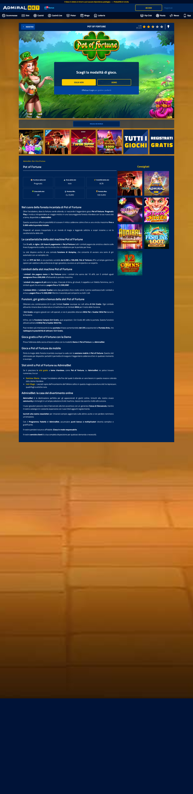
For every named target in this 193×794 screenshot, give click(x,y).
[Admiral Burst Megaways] (130, 236)
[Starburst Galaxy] (130, 210)
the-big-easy (24, 131)
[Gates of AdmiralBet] (156, 183)
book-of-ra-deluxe (52, 131)
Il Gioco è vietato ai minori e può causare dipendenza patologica (87, 1)
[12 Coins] (130, 263)
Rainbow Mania (32, 378)
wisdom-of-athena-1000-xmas (108, 133)
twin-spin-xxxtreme (79, 131)
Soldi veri (79, 82)
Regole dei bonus (96, 124)
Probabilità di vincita (121, 1)
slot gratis (43, 370)
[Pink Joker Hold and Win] (156, 210)
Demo (114, 82)
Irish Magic (30, 384)
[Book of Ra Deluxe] (130, 183)
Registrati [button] (168, 7)
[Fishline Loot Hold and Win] (156, 236)
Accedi (149, 7)
